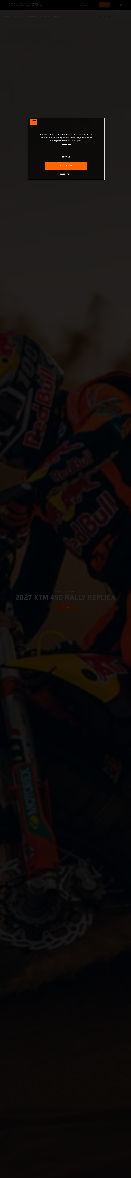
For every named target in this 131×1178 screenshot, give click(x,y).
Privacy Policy (64, 144)
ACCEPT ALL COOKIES (66, 166)
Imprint (69, 144)
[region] (66, 149)
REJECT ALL (66, 157)
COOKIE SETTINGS (66, 174)
